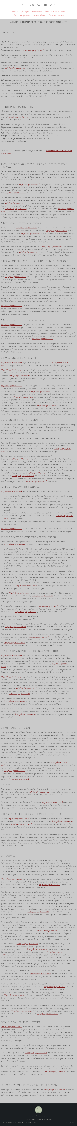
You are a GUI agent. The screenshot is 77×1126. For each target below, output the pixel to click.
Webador (74, 1122)
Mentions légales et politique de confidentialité (38, 1119)
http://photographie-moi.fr (34, 50)
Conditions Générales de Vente (38, 1116)
